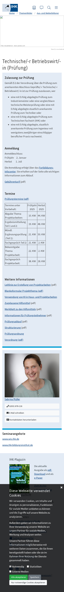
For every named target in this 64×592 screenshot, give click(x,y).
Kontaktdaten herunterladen (22, 419)
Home (12, 13)
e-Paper (38, 478)
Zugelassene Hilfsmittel (17, 303)
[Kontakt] (42, 7)
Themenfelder (25, 13)
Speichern (34, 577)
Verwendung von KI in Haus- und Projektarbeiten (31, 297)
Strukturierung (13, 327)
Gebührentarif (12, 181)
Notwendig (18, 566)
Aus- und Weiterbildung (48, 13)
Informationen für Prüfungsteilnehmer (25, 315)
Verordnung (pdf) (14, 339)
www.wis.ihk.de (10, 439)
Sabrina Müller (12, 399)
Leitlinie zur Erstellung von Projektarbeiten (28, 284)
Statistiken (35, 566)
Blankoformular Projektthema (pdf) (24, 291)
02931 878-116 (15, 406)
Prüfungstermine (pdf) (17, 199)
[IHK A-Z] (34, 7)
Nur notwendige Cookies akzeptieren (28, 582)
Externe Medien (20, 571)
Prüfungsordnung (14, 333)
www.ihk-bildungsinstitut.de (17, 445)
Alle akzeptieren (18, 577)
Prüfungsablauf (13, 321)
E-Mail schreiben (16, 412)
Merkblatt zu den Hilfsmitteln (20, 309)
